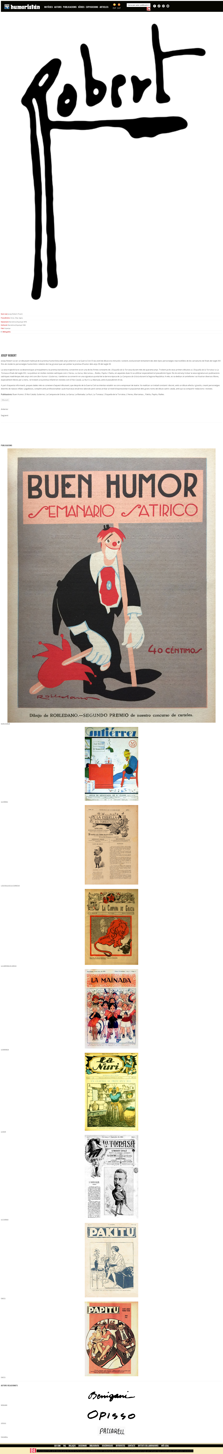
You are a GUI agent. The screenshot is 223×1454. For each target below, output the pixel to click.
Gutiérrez (4, 802)
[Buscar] (148, 9)
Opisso (3, 1423)
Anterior (4, 409)
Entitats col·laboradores (148, 1445)
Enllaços (72, 1445)
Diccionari (82, 1445)
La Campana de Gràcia (8, 966)
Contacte (131, 1445)
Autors (58, 7)
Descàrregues (107, 1445)
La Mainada (5, 1049)
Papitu (3, 1377)
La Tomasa (4, 1219)
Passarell (4, 1437)
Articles (104, 7)
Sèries (81, 7)
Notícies (48, 7)
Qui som (57, 1445)
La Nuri (3, 1132)
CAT (119, 8)
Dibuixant (5, 400)
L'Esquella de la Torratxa (10, 885)
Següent (4, 415)
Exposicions (92, 7)
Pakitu (3, 1298)
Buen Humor (5, 724)
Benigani (4, 1405)
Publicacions (70, 7)
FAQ (64, 1445)
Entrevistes (120, 1445)
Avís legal (165, 1445)
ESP (114, 8)
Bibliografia (94, 1445)
